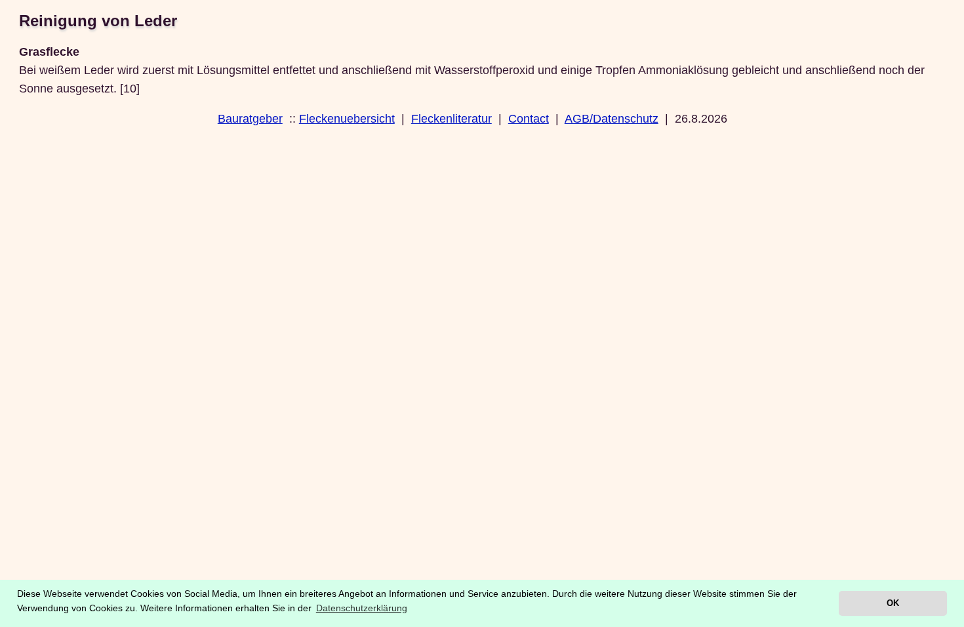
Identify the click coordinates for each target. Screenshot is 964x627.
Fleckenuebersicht (347, 118)
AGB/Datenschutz (611, 118)
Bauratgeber (250, 118)
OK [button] (893, 603)
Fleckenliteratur (451, 118)
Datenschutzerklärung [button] (361, 608)
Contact (528, 118)
